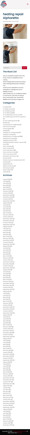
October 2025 (7, 199)
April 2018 (5, 370)
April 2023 (6, 254)
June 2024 (6, 230)
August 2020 (6, 315)
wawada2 (5, 172)
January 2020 (7, 329)
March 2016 (6, 419)
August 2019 (6, 338)
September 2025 (8, 201)
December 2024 (7, 219)
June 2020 (6, 319)
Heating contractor (8, 140)
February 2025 (7, 215)
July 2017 (5, 388)
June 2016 (6, 413)
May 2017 (5, 391)
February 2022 (7, 281)
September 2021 (7, 289)
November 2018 (7, 356)
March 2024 (6, 236)
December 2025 (7, 195)
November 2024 (7, 220)
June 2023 (6, 250)
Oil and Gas (6, 158)
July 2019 (5, 340)
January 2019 (6, 352)
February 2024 (7, 238)
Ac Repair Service (8, 109)
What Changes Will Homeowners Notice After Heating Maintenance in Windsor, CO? (14, 83)
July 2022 (5, 272)
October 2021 (7, 287)
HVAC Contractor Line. (19, 431)
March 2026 (6, 189)
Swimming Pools (7, 168)
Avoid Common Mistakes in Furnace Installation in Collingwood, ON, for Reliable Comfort (13, 89)
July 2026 (5, 181)
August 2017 (6, 386)
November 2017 (7, 380)
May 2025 (5, 209)
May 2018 (5, 368)
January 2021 (6, 305)
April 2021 (5, 299)
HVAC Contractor (8, 150)
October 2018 (7, 358)
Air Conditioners (7, 111)
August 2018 (6, 362)
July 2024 (5, 228)
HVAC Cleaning (7, 146)
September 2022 (8, 268)
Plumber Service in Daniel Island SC (13, 160)
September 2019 (7, 336)
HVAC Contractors (8, 154)
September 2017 (7, 384)
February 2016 (7, 421)
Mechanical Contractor (9, 156)
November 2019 (7, 333)
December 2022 (7, 262)
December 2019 (7, 331)
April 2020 (6, 323)
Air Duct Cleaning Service (10, 121)
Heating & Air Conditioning (10, 132)
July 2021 (5, 293)
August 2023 (6, 246)
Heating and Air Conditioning (11, 136)
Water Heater (7, 170)
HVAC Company (7, 148)
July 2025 (5, 205)
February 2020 (7, 327)
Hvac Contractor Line (9, 152)
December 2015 (7, 425)
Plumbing (5, 162)
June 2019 (5, 342)
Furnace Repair (7, 128)
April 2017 (5, 393)
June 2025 (6, 207)
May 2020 (5, 321)
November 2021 (7, 285)
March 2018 (6, 372)
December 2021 (7, 283)
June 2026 (6, 183)
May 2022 (5, 276)
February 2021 (7, 303)
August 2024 (6, 226)
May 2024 (6, 232)
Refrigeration (6, 164)
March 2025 (6, 213)
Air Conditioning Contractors (11, 115)
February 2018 (7, 374)
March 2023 (6, 256)
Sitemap (19, 433)
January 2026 (7, 193)
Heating (5, 130)
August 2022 (6, 270)
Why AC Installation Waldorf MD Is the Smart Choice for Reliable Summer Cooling (14, 78)
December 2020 (7, 307)
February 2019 (7, 350)
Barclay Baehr (7, 21)
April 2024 (6, 234)
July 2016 (5, 411)
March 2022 (6, 279)
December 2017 (7, 378)
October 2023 (7, 242)
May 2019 (5, 344)
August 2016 (6, 409)
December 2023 (7, 240)
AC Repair (6, 107)
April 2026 (6, 187)
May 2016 (5, 415)
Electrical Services (8, 126)
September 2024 (8, 224)
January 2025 (7, 217)
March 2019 (6, 348)
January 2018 (6, 376)
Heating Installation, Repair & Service (13, 142)
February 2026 (7, 191)
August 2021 (6, 291)
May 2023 (5, 252)
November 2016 (7, 403)
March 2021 (6, 301)
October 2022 (7, 266)
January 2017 (6, 399)
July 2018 (5, 364)
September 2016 (7, 407)
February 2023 (7, 258)
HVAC (4, 144)
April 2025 (6, 211)
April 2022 (6, 277)
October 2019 (7, 334)
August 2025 (6, 203)
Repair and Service (8, 166)
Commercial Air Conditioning (11, 124)
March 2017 (6, 395)
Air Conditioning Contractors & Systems (14, 117)
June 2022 (6, 274)
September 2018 (7, 360)
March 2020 (6, 325)
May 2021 (5, 297)
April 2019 (5, 346)
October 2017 (7, 382)
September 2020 (8, 313)
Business (5, 123)
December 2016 (7, 401)
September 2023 (8, 244)
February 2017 (7, 397)
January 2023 (7, 260)
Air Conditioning (7, 113)
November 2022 (7, 264)
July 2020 (5, 317)
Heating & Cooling (8, 134)
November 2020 (7, 309)
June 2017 (6, 390)
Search (24, 67)
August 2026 (6, 179)
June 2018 (6, 366)
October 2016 (7, 405)
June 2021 (5, 295)
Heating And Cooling (9, 138)
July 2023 (5, 248)
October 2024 (7, 222)
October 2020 (7, 311)
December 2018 (7, 354)
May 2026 (5, 185)
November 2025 (7, 197)
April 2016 (5, 417)
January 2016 (6, 423)
